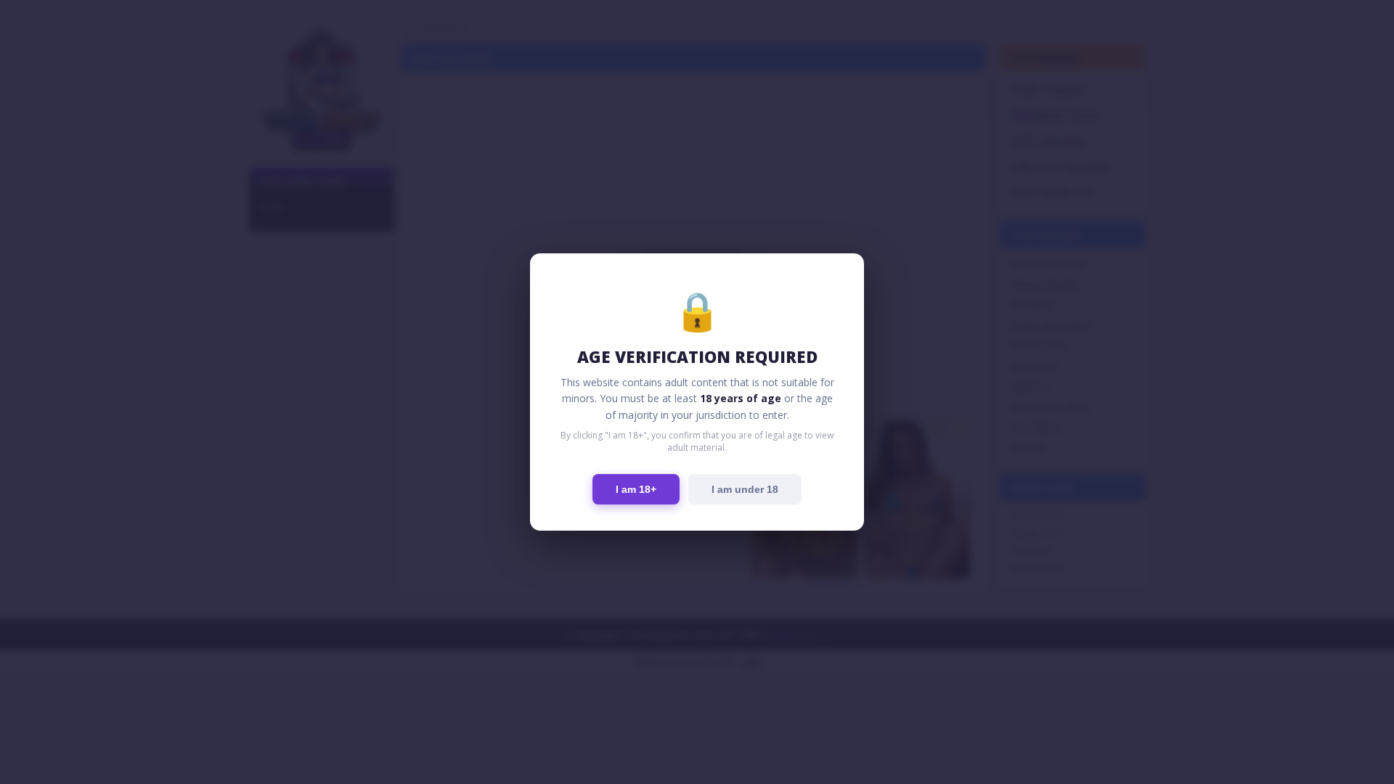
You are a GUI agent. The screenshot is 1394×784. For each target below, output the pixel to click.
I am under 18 (745, 489)
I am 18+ (636, 489)
